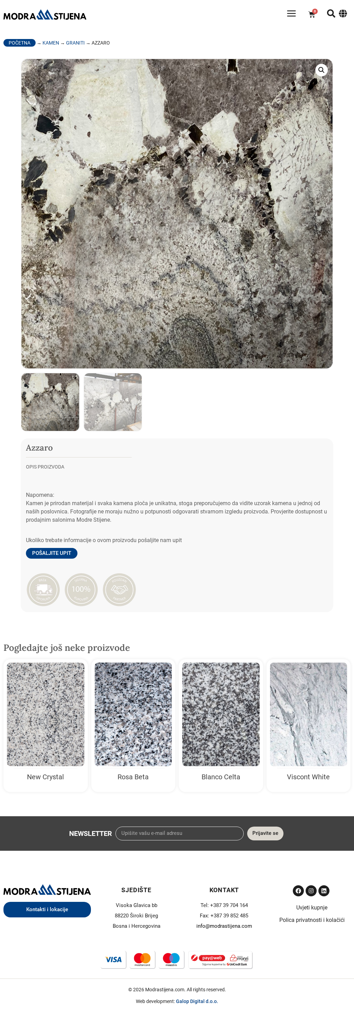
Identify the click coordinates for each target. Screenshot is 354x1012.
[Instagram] (311, 890)
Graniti (75, 43)
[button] (321, 70)
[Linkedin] (323, 890)
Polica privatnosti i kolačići (312, 920)
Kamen (51, 43)
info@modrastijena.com (224, 926)
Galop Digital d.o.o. (197, 1001)
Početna (19, 43)
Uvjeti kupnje (311, 907)
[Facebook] (298, 890)
